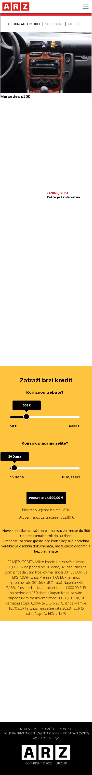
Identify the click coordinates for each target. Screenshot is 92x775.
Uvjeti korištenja (46, 738)
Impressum (27, 729)
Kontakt (66, 729)
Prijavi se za (46, 497)
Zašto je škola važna (63, 197)
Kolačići (48, 729)
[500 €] (26, 417)
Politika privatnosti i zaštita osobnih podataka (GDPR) (46, 733)
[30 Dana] (14, 468)
